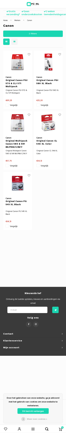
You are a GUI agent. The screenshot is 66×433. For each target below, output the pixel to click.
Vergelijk (13, 105)
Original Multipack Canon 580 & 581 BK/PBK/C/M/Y (16, 144)
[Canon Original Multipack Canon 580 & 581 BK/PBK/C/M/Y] (17, 122)
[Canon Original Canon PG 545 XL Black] (17, 183)
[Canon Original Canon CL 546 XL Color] (48, 122)
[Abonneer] (55, 310)
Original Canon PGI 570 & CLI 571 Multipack (17, 83)
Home (5, 20)
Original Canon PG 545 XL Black (16, 203)
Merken (17, 20)
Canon (29, 20)
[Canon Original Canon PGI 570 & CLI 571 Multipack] (17, 62)
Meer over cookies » (37, 419)
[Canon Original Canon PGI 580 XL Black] (48, 62)
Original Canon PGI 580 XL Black (47, 82)
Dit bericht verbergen (33, 411)
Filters (34, 33)
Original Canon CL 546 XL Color (46, 142)
